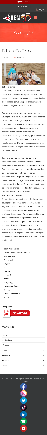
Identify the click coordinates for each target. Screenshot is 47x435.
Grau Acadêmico (11, 248)
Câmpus (7, 271)
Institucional (7, 340)
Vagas (7, 263)
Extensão (6, 360)
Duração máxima (12, 293)
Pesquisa (6, 355)
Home (4, 335)
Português (22, 6)
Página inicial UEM (23, 1)
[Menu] (35, 17)
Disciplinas (7, 306)
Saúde (4, 365)
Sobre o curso (8, 87)
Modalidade (9, 256)
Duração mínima (11, 286)
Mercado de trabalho (12, 195)
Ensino (5, 350)
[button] (39, 9)
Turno (7, 278)
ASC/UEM (23, 381)
